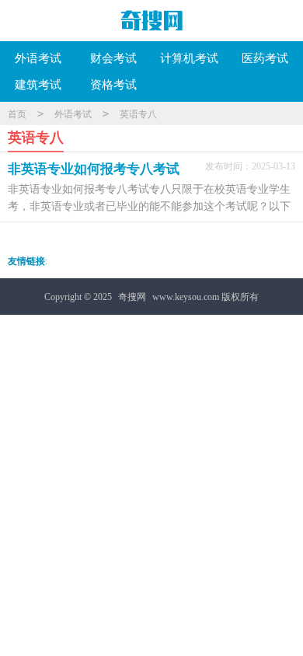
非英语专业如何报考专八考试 (93, 169)
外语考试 (38, 58)
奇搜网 (132, 296)
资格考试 (113, 85)
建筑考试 (38, 85)
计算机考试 (189, 58)
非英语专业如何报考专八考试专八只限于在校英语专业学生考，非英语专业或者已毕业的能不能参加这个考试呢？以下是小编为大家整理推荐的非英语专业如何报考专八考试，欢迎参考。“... (149, 198)
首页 (17, 114)
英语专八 (138, 114)
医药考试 (265, 58)
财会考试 (113, 58)
